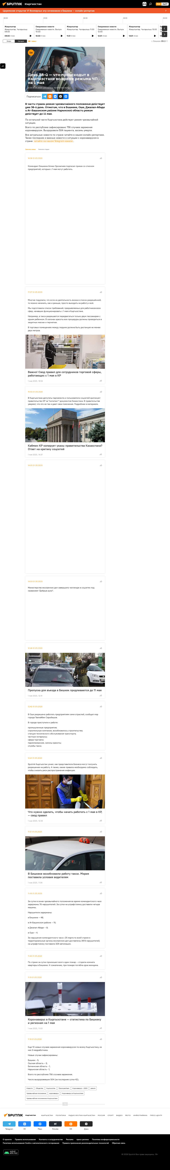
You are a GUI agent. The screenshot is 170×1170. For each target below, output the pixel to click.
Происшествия (64, 1088)
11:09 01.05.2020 (35, 88)
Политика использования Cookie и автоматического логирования (31, 1143)
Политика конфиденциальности (105, 1139)
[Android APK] (11, 1153)
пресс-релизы (82, 1139)
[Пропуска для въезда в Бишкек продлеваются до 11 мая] (65, 670)
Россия (101, 1115)
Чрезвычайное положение (36, 1093)
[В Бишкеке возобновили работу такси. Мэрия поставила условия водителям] (65, 853)
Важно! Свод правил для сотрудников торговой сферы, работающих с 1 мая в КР (65, 373)
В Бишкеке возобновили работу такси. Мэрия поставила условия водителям (58, 875)
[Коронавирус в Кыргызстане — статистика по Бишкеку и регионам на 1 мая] (65, 999)
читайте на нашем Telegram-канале (53, 141)
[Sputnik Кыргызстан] (13, 6)
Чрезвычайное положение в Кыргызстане (41, 1098)
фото (128, 1115)
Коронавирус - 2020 (79, 1088)
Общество (39, 1088)
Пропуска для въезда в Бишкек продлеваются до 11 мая (65, 690)
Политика (61, 1115)
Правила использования (25, 1139)
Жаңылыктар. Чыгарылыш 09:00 (16, 30)
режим (93, 1088)
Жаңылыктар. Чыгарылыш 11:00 (80, 29)
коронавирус (54, 1093)
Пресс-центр (156, 1115)
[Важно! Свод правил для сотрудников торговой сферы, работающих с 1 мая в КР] (65, 352)
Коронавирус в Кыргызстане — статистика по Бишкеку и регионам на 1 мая (64, 1021)
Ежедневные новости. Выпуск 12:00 (111, 30)
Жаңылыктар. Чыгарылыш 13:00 (143, 29)
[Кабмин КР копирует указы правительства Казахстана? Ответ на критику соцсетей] (65, 425)
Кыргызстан (50, 1088)
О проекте (7, 1139)
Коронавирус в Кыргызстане (72, 1093)
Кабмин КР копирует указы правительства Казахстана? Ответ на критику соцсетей (65, 447)
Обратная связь (118, 1143)
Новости (29, 1088)
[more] (101, 158)
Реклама (69, 1139)
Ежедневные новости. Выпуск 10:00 (49, 30)
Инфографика (140, 1115)
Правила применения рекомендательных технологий (85, 1143)
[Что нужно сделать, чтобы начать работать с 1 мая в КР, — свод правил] (65, 792)
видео (119, 1115)
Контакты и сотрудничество (51, 1139)
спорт (111, 1115)
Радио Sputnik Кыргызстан (82, 1115)
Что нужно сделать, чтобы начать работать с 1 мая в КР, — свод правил (65, 813)
